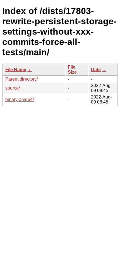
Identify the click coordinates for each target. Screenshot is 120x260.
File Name (15, 69)
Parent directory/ (21, 79)
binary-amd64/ (19, 99)
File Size (72, 69)
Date (96, 69)
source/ (12, 88)
